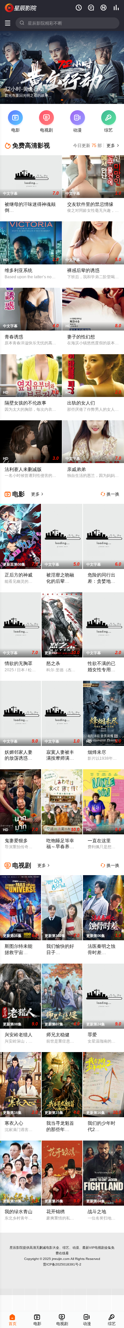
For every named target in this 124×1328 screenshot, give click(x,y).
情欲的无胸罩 (18, 663)
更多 (112, 145)
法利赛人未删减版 (23, 469)
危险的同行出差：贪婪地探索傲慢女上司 (101, 581)
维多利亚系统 (18, 270)
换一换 (110, 494)
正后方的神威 (18, 575)
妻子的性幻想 (81, 336)
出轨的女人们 (81, 403)
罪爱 (92, 1034)
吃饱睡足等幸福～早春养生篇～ (60, 847)
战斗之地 (97, 1211)
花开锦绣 (55, 1211)
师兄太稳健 (57, 1034)
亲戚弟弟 (76, 469)
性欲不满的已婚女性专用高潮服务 (101, 669)
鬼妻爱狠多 (16, 840)
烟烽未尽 (97, 752)
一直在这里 (99, 840)
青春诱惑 (14, 336)
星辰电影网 (21, 8)
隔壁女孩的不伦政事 (25, 403)
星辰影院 (16, 1247)
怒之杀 (53, 663)
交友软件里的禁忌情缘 (90, 204)
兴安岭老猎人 (18, 1034)
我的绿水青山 (18, 1211)
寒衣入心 (14, 1123)
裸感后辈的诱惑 (83, 270)
